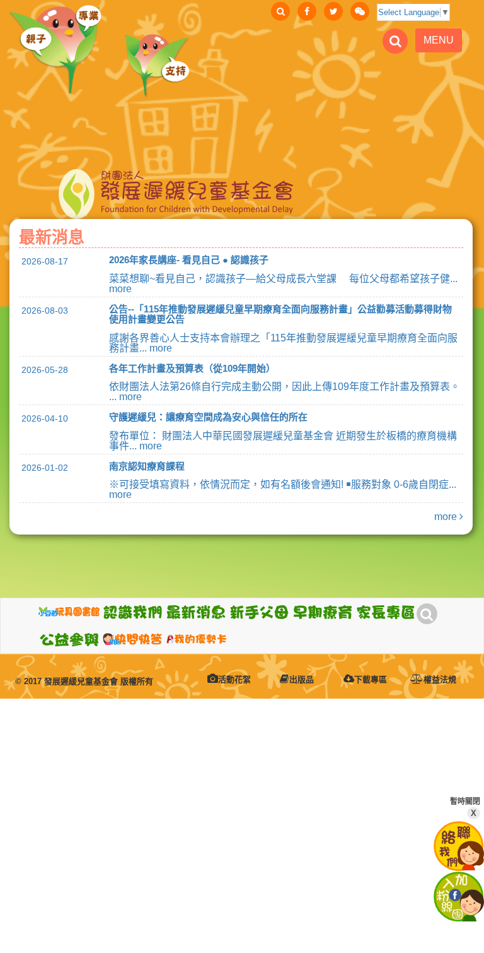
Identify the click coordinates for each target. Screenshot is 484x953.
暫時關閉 (465, 807)
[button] (132, 612)
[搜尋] (280, 11)
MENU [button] (439, 40)
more (446, 516)
